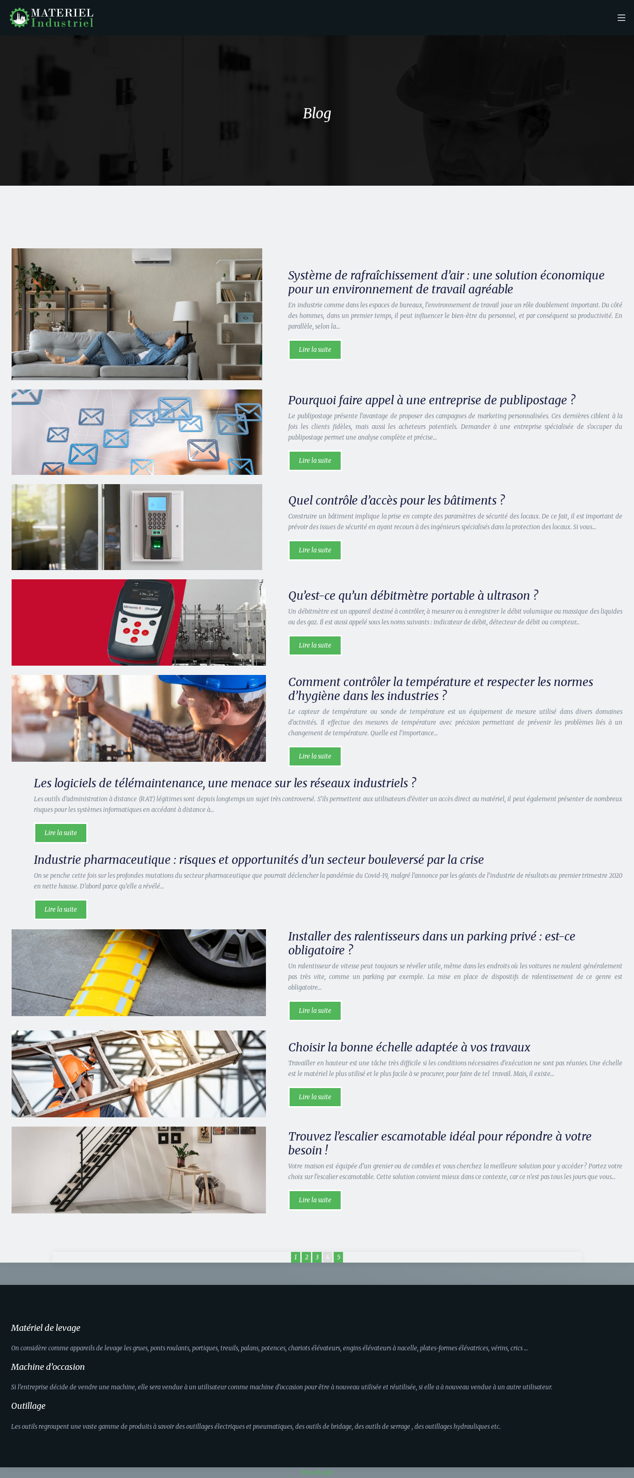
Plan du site (317, 1473)
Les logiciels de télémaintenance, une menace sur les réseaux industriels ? (225, 783)
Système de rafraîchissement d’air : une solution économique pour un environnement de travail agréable (446, 282)
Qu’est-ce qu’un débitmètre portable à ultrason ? (413, 595)
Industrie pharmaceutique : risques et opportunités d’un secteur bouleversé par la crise (259, 859)
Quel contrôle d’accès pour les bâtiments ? (396, 500)
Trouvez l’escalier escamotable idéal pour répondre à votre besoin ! (440, 1143)
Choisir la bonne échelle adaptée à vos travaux (409, 1047)
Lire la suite (315, 350)
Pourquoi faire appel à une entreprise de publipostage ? (431, 400)
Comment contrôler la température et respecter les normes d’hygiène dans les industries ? (440, 688)
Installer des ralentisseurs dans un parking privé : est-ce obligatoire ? (432, 943)
